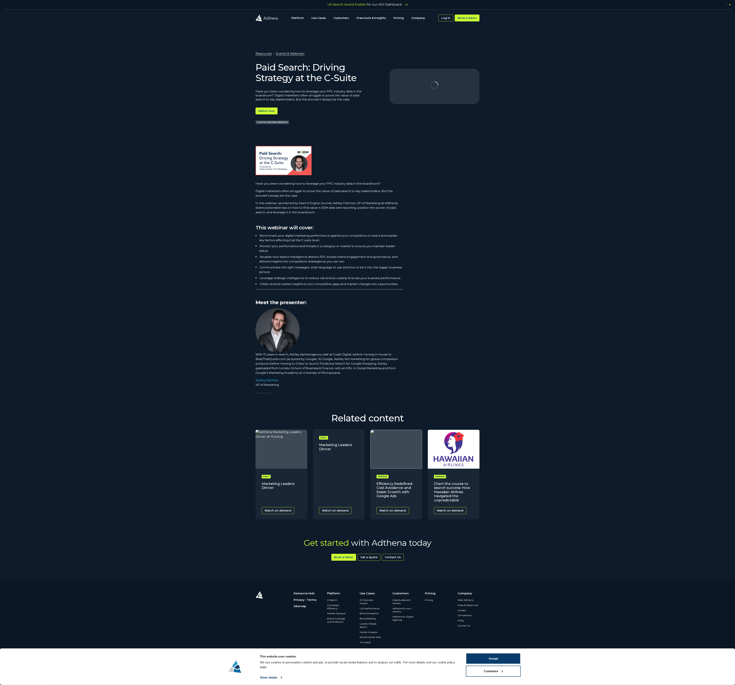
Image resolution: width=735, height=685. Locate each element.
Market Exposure (336, 613)
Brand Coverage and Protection (336, 620)
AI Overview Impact (366, 602)
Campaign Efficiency (333, 607)
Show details (268, 677)
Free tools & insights (371, 18)
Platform (297, 18)
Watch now (266, 111)
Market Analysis (368, 632)
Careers (462, 610)
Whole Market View (370, 637)
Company (418, 18)
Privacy (299, 600)
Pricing (399, 18)
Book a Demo (467, 18)
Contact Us (393, 557)
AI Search (332, 600)
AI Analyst (365, 642)
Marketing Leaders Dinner (278, 486)
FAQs (461, 620)
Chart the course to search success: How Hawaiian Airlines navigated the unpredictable (452, 492)
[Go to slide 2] (727, 4)
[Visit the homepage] (267, 18)
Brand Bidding (368, 618)
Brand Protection (369, 613)
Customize (491, 671)
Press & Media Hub (468, 605)
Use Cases (318, 18)
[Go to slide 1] (725, 4)
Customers (341, 18)
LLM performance (369, 608)
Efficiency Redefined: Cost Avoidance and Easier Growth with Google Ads (394, 490)
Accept (493, 658)
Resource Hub (304, 593)
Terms (311, 600)
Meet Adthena (465, 600)
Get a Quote (368, 557)
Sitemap (300, 606)
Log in (445, 18)
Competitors (465, 615)
